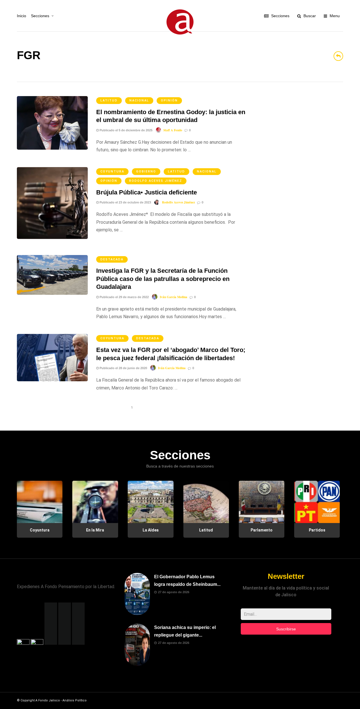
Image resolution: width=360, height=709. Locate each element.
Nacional (139, 100)
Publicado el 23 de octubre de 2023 (125, 202)
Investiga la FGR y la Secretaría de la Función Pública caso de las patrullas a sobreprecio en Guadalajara (163, 278)
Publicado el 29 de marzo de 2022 (124, 297)
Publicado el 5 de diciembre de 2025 (125, 130)
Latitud (109, 100)
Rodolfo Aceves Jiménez (155, 181)
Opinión (169, 100)
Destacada (111, 259)
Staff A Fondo (172, 130)
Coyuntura (112, 171)
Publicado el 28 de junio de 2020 (123, 368)
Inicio (21, 16)
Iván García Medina (173, 297)
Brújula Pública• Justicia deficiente (146, 192)
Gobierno (146, 171)
